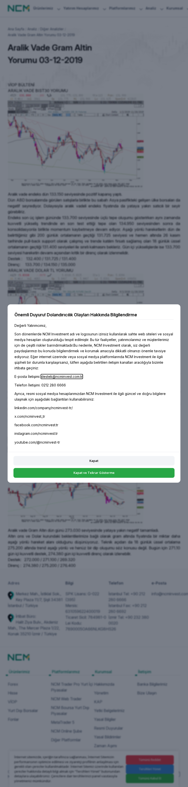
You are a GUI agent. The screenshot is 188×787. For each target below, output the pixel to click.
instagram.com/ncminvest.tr (36, 433)
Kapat (93, 460)
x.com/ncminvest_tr (29, 416)
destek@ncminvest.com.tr (61, 376)
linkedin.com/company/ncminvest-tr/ (43, 408)
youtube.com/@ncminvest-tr (37, 442)
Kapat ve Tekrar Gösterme (94, 472)
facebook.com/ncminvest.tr (36, 425)
